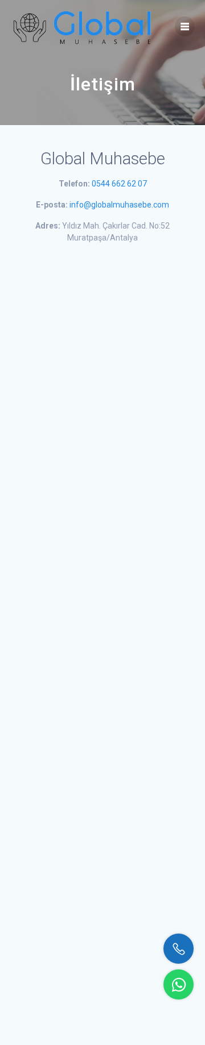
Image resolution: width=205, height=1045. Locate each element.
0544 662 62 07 (119, 183)
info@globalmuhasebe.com (119, 204)
